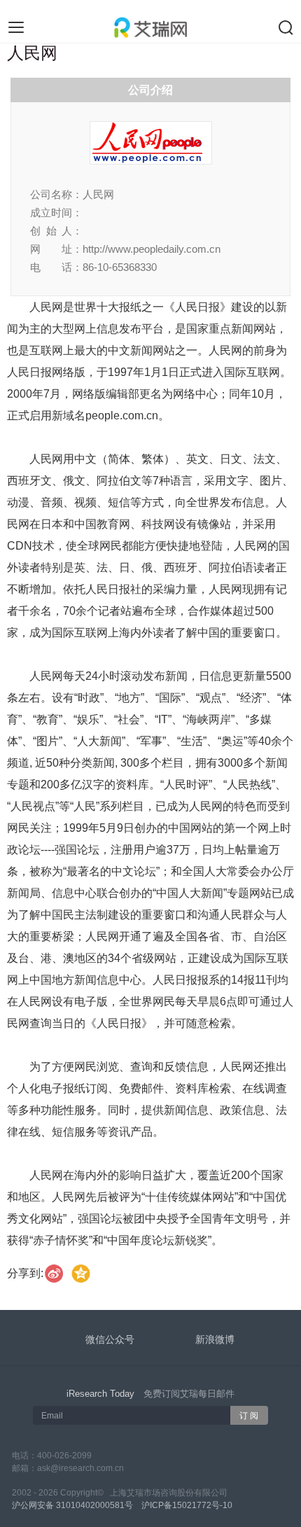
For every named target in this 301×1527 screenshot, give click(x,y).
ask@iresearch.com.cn (80, 1468)
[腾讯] (81, 1273)
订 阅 (248, 1416)
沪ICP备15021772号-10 (186, 1505)
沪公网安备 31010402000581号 (72, 1505)
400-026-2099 (64, 1455)
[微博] (54, 1273)
